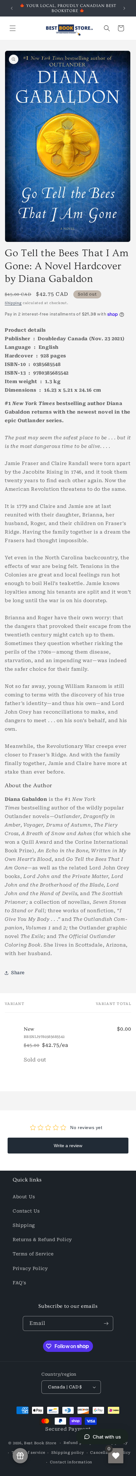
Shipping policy (67, 1453)
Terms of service (28, 1453)
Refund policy (78, 1443)
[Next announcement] (124, 8)
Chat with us (107, 1437)
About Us (24, 1196)
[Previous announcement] (12, 8)
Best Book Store (40, 1443)
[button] (13, 28)
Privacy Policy (30, 1268)
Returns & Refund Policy (42, 1239)
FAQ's (19, 1282)
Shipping (13, 303)
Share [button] (18, 972)
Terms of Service (33, 1253)
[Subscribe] (106, 1323)
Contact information (71, 1462)
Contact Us (26, 1210)
